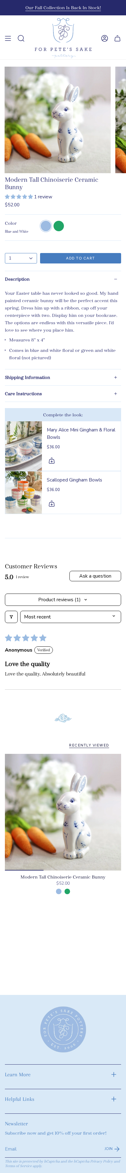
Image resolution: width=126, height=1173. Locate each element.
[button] (19, 196)
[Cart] (117, 38)
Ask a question (95, 576)
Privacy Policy (101, 1161)
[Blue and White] (58, 891)
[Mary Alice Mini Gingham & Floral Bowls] (23, 446)
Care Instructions (23, 394)
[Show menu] (8, 38)
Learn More (18, 1074)
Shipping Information (27, 377)
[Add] (52, 461)
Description (17, 279)
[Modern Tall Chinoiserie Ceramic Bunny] (63, 812)
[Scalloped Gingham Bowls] (23, 492)
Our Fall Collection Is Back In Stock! (63, 8)
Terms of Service (18, 1166)
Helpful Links (19, 1099)
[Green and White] (67, 891)
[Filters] (11, 617)
